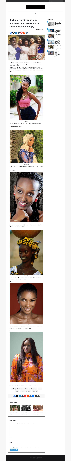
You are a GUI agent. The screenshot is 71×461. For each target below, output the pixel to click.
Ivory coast (34, 388)
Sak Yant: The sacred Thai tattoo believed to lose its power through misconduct (57, 24)
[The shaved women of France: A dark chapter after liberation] (26, 408)
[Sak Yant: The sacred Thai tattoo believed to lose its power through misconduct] (51, 24)
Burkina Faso (20, 388)
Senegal (28, 391)
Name (11, 437)
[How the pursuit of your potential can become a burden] (51, 31)
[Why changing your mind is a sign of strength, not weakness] (51, 42)
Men (17, 391)
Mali (40, 388)
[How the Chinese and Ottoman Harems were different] (15, 408)
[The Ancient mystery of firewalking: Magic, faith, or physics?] (51, 53)
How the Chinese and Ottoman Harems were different (14, 413)
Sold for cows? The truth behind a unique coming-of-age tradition (38, 413)
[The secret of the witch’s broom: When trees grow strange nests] (51, 47)
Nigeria (22, 391)
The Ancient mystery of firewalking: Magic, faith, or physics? (57, 53)
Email (11, 442)
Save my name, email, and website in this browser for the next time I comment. (24, 447)
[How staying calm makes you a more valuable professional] (51, 36)
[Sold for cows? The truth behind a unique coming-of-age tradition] (38, 408)
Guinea (27, 388)
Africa (13, 388)
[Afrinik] (35, 7)
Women (35, 391)
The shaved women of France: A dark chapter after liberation (25, 413)
